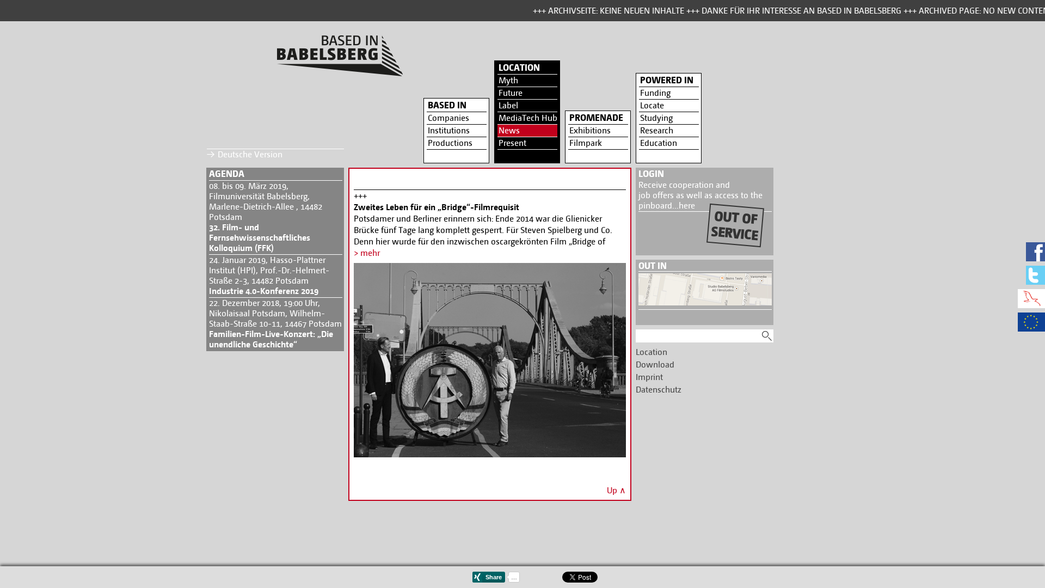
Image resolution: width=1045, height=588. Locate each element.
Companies (448, 118)
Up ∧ (616, 490)
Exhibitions (590, 130)
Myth (508, 80)
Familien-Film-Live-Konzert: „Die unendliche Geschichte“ (271, 339)
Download (655, 364)
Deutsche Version (250, 154)
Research (656, 130)
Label (508, 105)
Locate (652, 105)
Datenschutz (658, 389)
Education (658, 143)
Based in (447, 105)
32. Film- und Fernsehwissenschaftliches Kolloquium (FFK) (259, 237)
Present (512, 143)
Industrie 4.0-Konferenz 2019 (263, 291)
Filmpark (585, 143)
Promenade (596, 117)
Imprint (649, 377)
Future (510, 93)
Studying (656, 118)
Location (519, 67)
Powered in (666, 80)
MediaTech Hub (528, 118)
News (509, 130)
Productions (450, 143)
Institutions (449, 130)
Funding (655, 93)
